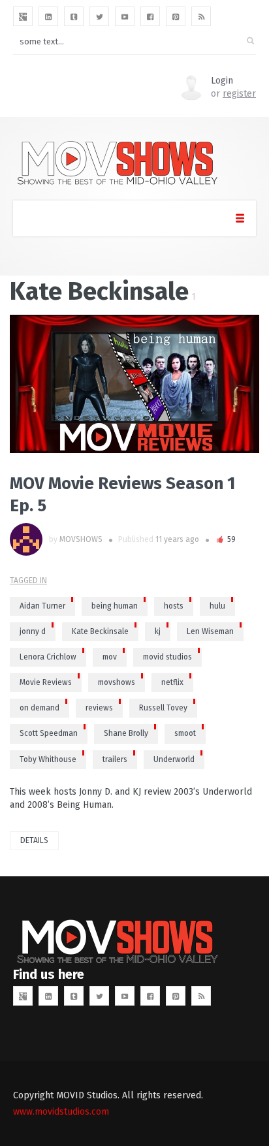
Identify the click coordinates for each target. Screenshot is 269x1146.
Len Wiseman (210, 631)
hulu (217, 606)
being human (114, 606)
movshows (116, 682)
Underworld (174, 759)
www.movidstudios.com (61, 1111)
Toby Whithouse (48, 759)
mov (110, 656)
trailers (115, 759)
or (233, 93)
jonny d (33, 631)
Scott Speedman (49, 733)
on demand (39, 707)
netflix (172, 682)
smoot (185, 733)
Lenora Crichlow (48, 656)
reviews (99, 707)
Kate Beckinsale (100, 631)
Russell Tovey (163, 707)
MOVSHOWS (81, 539)
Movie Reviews (46, 682)
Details (34, 840)
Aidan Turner (42, 606)
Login (222, 80)
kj (158, 631)
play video (29, 383)
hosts (173, 606)
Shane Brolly (126, 733)
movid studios (167, 656)
